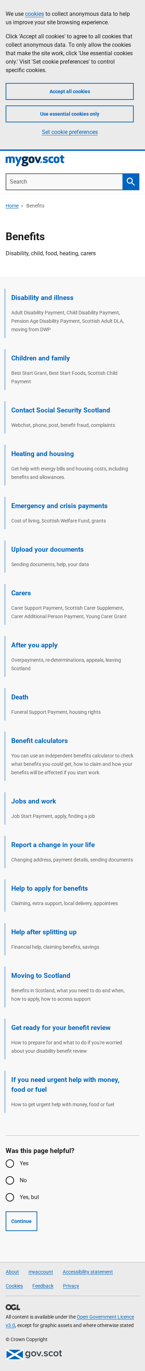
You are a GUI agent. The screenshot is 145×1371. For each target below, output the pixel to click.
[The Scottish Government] (34, 1354)
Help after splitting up (44, 932)
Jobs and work (33, 801)
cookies (34, 14)
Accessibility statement (88, 1272)
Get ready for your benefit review (61, 1028)
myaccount (41, 1272)
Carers (21, 593)
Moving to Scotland (40, 976)
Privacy (71, 1286)
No (23, 1180)
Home (12, 206)
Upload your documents (47, 549)
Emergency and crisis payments (59, 506)
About (12, 1272)
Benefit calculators (39, 741)
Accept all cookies (70, 91)
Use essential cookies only (69, 114)
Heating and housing (42, 454)
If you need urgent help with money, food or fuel (65, 1085)
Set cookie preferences (70, 132)
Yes (24, 1163)
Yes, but (29, 1197)
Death (20, 697)
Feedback (42, 1286)
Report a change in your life (53, 845)
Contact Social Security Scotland (60, 410)
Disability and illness (42, 298)
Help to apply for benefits (49, 888)
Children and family (40, 358)
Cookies (14, 1286)
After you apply (34, 645)
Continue (21, 1221)
